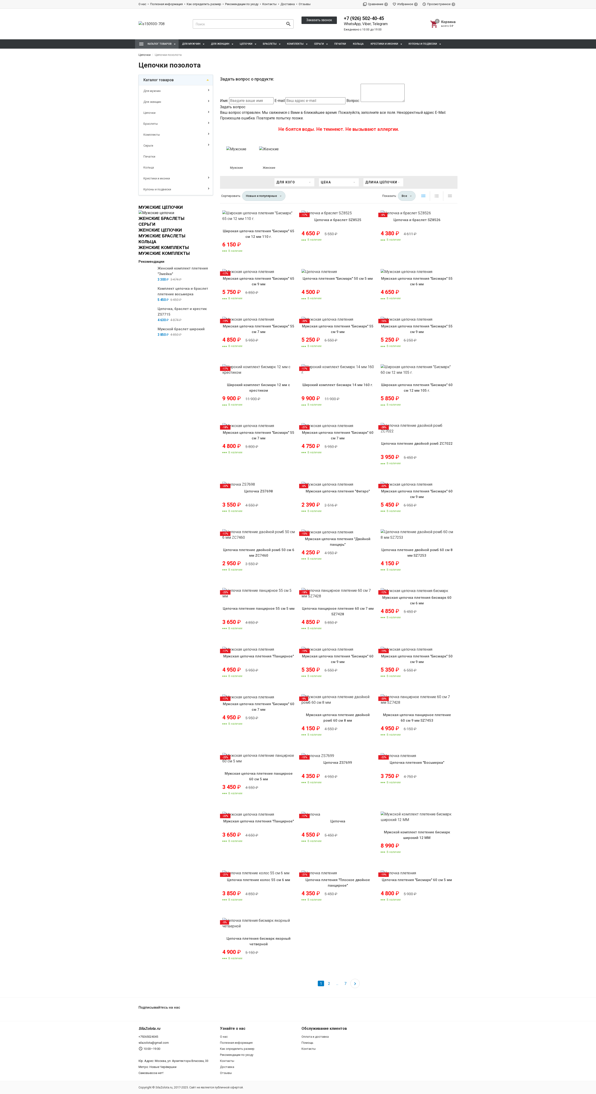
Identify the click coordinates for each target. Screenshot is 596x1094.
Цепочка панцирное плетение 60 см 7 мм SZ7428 (338, 611)
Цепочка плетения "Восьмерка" (417, 763)
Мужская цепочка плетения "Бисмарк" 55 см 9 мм (337, 329)
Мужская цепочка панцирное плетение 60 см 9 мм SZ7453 (417, 718)
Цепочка (337, 821)
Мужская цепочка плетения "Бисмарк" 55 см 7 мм (258, 329)
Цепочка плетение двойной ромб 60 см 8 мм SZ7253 (417, 553)
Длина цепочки (381, 182)
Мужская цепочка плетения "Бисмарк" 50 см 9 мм (417, 659)
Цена (326, 182)
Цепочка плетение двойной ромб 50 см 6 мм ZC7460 (258, 553)
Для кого (285, 182)
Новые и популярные (261, 196)
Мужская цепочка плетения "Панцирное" (258, 656)
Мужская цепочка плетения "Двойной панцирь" (337, 542)
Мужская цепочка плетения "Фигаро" (338, 491)
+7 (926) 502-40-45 (364, 18)
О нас (142, 4)
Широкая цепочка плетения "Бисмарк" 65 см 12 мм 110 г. (258, 234)
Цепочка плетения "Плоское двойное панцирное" (337, 883)
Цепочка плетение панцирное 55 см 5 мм (259, 608)
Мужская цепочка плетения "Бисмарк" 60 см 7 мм (337, 435)
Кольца (358, 43)
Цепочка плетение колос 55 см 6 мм (258, 880)
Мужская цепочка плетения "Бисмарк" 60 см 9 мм (417, 494)
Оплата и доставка (315, 1036)
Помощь (307, 1042)
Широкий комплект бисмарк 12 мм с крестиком (258, 388)
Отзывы (305, 4)
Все (404, 196)
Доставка (288, 4)
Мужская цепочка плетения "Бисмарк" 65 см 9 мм (258, 281)
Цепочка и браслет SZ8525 (337, 220)
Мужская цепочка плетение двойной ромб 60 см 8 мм (338, 718)
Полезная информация (166, 4)
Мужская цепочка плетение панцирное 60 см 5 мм (259, 776)
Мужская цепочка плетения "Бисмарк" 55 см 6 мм (417, 281)
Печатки (340, 43)
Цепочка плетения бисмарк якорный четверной (259, 941)
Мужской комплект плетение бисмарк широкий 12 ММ (417, 835)
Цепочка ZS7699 (337, 763)
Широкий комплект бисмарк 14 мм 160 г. (337, 385)
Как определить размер (204, 4)
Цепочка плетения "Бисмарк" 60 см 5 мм (417, 880)
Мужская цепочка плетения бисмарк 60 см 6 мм (416, 600)
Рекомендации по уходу (241, 4)
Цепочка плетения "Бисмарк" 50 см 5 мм (338, 278)
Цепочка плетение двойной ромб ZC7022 (417, 443)
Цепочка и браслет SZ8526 (416, 220)
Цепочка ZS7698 (258, 491)
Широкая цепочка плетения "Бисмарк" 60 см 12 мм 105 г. (417, 388)
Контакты (269, 4)
